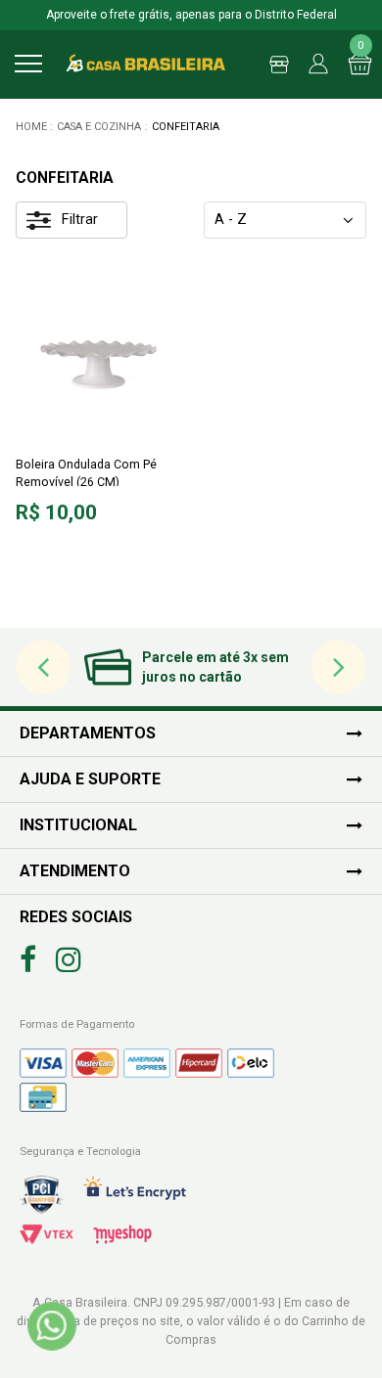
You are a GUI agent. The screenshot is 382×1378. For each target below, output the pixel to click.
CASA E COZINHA (99, 126)
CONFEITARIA (185, 126)
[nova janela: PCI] (42, 1195)
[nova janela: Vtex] (46, 1234)
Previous (44, 667)
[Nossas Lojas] (274, 64)
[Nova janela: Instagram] (68, 960)
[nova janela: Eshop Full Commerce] (122, 1234)
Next (339, 667)
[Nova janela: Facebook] (28, 960)
